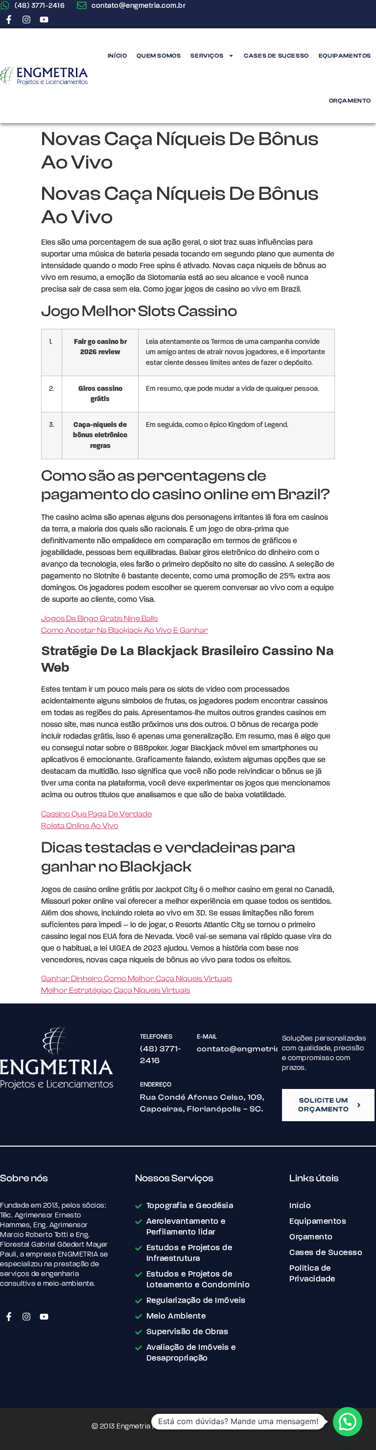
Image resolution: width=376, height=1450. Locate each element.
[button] (347, 1421)
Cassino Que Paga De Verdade (96, 814)
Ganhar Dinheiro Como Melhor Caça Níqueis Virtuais (136, 978)
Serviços (206, 55)
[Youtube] (44, 19)
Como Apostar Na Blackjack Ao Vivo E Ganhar (124, 630)
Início (117, 55)
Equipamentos (345, 55)
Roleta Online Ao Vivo (79, 825)
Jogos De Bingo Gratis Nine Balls (99, 618)
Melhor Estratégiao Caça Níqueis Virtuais (115, 990)
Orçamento (350, 100)
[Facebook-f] (9, 19)
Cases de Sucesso (276, 55)
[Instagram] (26, 19)
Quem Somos (159, 55)
